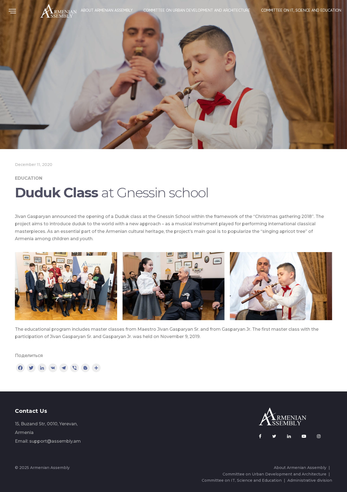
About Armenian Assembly (107, 10)
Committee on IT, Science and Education (301, 10)
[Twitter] (31, 369)
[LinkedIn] (42, 369)
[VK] (52, 369)
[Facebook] (20, 369)
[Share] (96, 369)
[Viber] (74, 369)
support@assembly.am (55, 441)
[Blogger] (85, 369)
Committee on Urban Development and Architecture (196, 10)
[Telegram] (63, 369)
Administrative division (309, 480)
